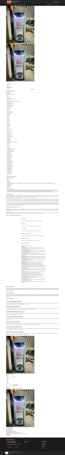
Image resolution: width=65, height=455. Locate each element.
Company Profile (14, 4)
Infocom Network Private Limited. (18, 452)
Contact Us (24, 4)
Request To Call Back (9, 84)
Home (8, 85)
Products (8, 86)
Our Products (20, 4)
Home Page (9, 4)
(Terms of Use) (19, 451)
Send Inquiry (28, 441)
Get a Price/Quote (8, 92)
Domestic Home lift (9, 428)
